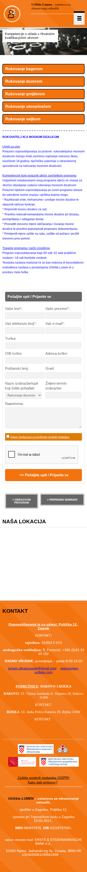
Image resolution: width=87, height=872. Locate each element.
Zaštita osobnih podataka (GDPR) (43, 778)
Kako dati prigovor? (43, 782)
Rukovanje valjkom (22, 119)
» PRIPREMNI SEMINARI (62, 499)
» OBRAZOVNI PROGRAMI (21, 501)
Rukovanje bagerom (24, 69)
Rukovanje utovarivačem (28, 106)
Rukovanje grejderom (25, 94)
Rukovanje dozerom (23, 81)
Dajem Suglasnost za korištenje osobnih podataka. (40, 437)
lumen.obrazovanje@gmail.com (32, 668)
